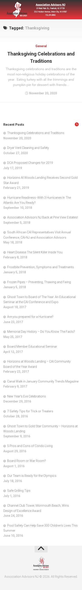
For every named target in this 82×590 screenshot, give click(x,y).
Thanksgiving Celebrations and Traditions (35, 133)
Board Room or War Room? (26, 461)
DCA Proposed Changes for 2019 (30, 162)
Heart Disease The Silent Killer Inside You (35, 252)
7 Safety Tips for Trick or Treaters (30, 411)
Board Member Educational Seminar (32, 346)
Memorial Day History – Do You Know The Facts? (41, 331)
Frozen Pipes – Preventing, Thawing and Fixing (39, 282)
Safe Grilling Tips (18, 490)
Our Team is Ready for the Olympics (31, 475)
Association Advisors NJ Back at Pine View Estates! (42, 217)
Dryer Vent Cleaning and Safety (28, 148)
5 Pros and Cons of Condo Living (30, 446)
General (41, 46)
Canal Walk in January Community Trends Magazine (43, 381)
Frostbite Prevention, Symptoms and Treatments (40, 267)
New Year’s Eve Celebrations (26, 396)
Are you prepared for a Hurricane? (30, 316)
